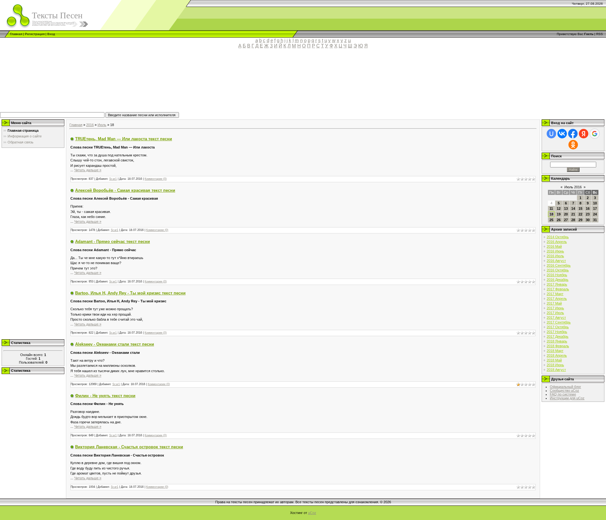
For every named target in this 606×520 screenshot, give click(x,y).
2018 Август (556, 370)
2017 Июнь (555, 308)
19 (559, 214)
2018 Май (554, 360)
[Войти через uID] (551, 133)
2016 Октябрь (558, 270)
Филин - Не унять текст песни (105, 395)
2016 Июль (555, 256)
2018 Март (555, 351)
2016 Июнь (555, 251)
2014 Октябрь (558, 237)
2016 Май (554, 246)
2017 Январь (557, 284)
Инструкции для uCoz (567, 398)
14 (573, 208)
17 (595, 208)
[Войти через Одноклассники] (573, 144)
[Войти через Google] (595, 134)
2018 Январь (557, 341)
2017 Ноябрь (557, 332)
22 (580, 214)
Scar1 (113, 178)
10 (595, 203)
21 (573, 214)
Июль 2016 (573, 187)
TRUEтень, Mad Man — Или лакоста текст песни (123, 138)
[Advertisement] (147, 83)
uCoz (312, 513)
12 (559, 208)
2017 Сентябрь (559, 322)
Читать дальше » (87, 170)
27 (566, 220)
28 (573, 220)
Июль (102, 125)
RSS (599, 34)
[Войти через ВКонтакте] (562, 133)
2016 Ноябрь (557, 275)
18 (551, 214)
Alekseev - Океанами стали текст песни (114, 344)
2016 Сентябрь (559, 265)
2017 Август (556, 317)
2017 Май (554, 303)
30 (588, 220)
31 (595, 220)
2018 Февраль (558, 346)
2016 (90, 125)
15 (580, 208)
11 (551, 208)
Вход (51, 34)
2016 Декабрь (557, 279)
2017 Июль (555, 313)
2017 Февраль (558, 289)
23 (588, 214)
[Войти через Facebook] (573, 133)
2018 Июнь (555, 365)
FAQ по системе (563, 394)
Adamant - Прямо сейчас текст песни (112, 241)
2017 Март (555, 294)
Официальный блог (565, 387)
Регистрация (35, 34)
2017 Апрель (557, 298)
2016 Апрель (557, 242)
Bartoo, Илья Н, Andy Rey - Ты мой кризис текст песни (130, 293)
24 (595, 214)
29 (580, 220)
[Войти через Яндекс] (583, 133)
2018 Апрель (557, 355)
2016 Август (556, 261)
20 (566, 214)
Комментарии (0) (156, 178)
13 (566, 208)
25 (551, 220)
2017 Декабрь (557, 336)
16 (588, 208)
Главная (16, 34)
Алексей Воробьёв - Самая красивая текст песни (125, 190)
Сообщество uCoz (564, 390)
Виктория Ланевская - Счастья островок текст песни (129, 446)
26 (559, 220)
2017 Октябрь (558, 327)
